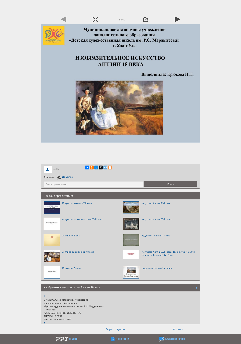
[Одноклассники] (92, 167)
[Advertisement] (120, 7)
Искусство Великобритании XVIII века (82, 219)
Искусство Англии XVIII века (156, 219)
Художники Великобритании (157, 268)
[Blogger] (110, 167)
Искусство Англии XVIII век (156, 203)
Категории (122, 339)
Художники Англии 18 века (156, 235)
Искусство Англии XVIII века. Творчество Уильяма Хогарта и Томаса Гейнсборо (168, 253)
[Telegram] (105, 167)
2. (45, 323)
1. (45, 296)
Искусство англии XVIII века (77, 203)
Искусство (67, 176)
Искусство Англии (71, 268)
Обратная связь (175, 339)
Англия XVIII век (71, 235)
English (109, 329)
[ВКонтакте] (87, 167)
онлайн (73, 339)
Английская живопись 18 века (78, 251)
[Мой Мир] (96, 167)
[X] (101, 167)
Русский (121, 329)
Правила (178, 329)
